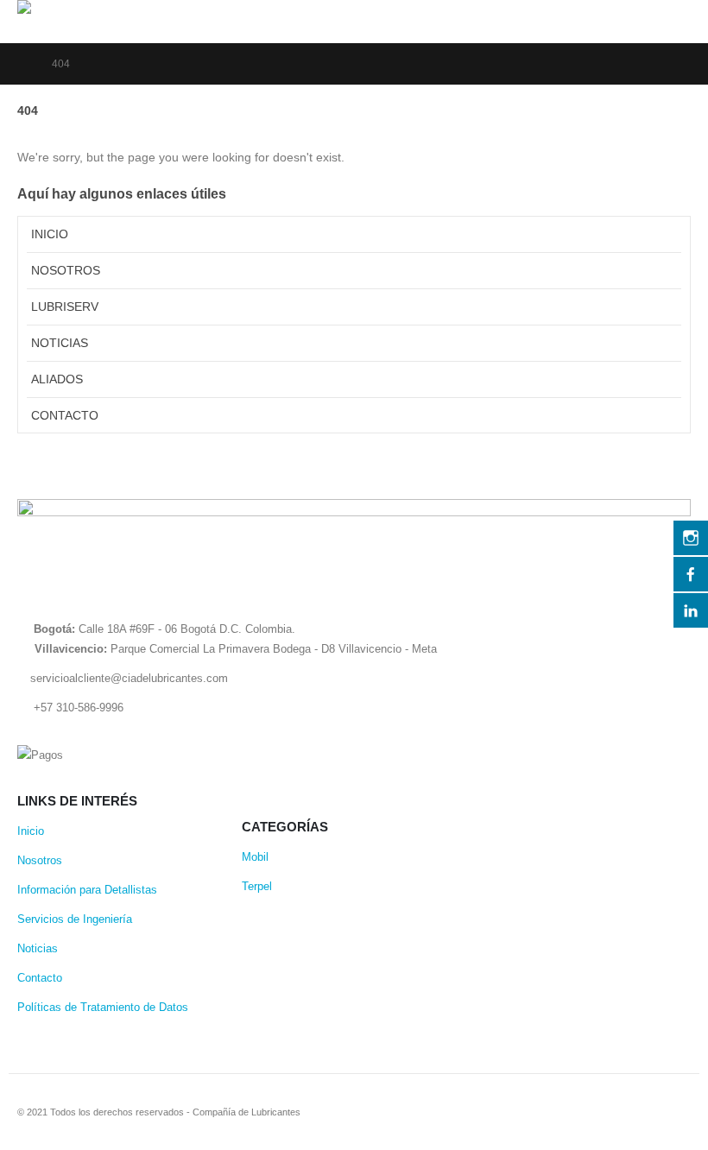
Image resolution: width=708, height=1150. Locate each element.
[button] (634, 11)
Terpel (257, 887)
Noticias (59, 343)
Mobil (255, 857)
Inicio (49, 234)
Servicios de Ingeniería (74, 919)
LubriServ (64, 306)
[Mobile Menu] (675, 21)
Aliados (57, 379)
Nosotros (65, 270)
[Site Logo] (103, 7)
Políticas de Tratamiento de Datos (102, 1008)
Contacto (64, 415)
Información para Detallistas (87, 890)
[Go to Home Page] (22, 64)
